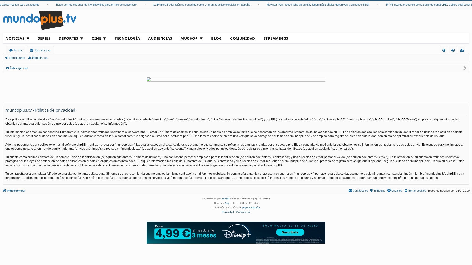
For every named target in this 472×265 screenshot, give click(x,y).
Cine (96, 38)
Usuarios (41, 50)
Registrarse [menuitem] (463, 51)
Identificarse (17, 58)
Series (44, 38)
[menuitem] (444, 50)
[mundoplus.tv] (40, 20)
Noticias (14, 38)
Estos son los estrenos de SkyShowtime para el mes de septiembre (93, 4)
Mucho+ (189, 38)
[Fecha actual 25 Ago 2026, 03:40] (464, 68)
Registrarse (40, 58)
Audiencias (160, 38)
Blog (216, 38)
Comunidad (242, 38)
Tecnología (127, 38)
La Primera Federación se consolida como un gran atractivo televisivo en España (198, 4)
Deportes (68, 38)
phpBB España (251, 207)
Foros (18, 50)
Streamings (276, 38)
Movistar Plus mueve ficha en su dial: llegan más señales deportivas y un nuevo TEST (315, 4)
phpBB (226, 198)
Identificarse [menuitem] (454, 51)
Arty (227, 203)
